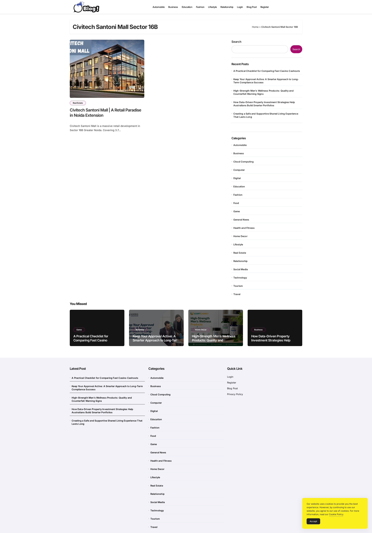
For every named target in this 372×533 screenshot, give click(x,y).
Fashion (200, 7)
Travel (236, 294)
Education (187, 7)
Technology (240, 277)
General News (241, 219)
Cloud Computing (243, 161)
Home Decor (240, 236)
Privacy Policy (235, 394)
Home (255, 26)
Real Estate (78, 103)
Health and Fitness (244, 227)
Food (236, 203)
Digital (237, 178)
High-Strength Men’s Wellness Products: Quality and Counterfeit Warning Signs (263, 92)
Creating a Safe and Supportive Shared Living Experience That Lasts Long (265, 115)
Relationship (226, 7)
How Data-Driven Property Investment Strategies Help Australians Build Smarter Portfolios (264, 104)
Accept (313, 521)
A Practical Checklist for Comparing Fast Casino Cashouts (266, 70)
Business (173, 7)
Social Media (240, 269)
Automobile (158, 7)
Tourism (238, 285)
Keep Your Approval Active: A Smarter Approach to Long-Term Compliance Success (266, 81)
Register (264, 7)
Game (236, 211)
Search (236, 41)
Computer (239, 169)
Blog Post (252, 7)
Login (240, 7)
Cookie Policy (336, 514)
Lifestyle (212, 7)
